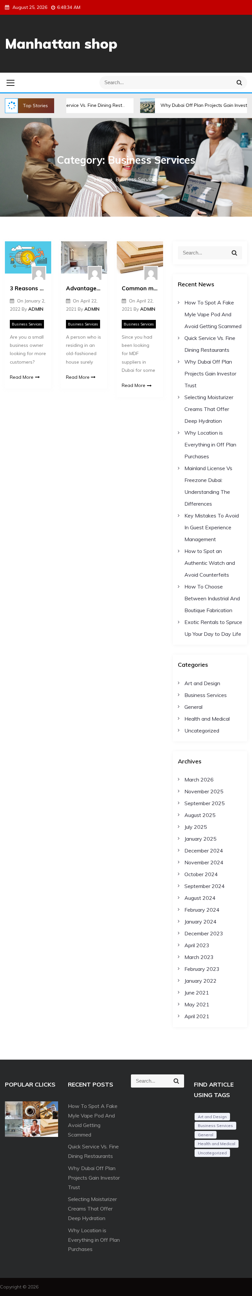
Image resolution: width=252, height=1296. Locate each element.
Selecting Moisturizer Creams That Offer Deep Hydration (208, 409)
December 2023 (203, 933)
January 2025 (200, 838)
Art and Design (202, 683)
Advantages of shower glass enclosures (84, 288)
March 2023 (199, 957)
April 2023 (196, 945)
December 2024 (203, 850)
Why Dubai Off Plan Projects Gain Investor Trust (191, 105)
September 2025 (204, 803)
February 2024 (202, 909)
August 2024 (200, 898)
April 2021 (196, 1016)
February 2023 (202, 969)
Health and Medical (207, 718)
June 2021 (196, 992)
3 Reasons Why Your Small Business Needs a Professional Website (28, 288)
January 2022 (200, 980)
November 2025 (203, 791)
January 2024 (200, 921)
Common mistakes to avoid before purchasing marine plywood (140, 288)
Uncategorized (201, 730)
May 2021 (196, 1004)
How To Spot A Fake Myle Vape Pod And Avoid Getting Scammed (213, 314)
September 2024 (204, 886)
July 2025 (195, 827)
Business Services (27, 324)
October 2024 (201, 874)
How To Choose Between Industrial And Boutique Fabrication (212, 598)
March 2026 (199, 779)
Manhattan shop (61, 43)
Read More (21, 377)
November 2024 (203, 862)
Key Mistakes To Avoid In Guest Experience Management (211, 527)
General (193, 707)
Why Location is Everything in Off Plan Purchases (210, 444)
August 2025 (200, 815)
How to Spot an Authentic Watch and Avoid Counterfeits (209, 563)
